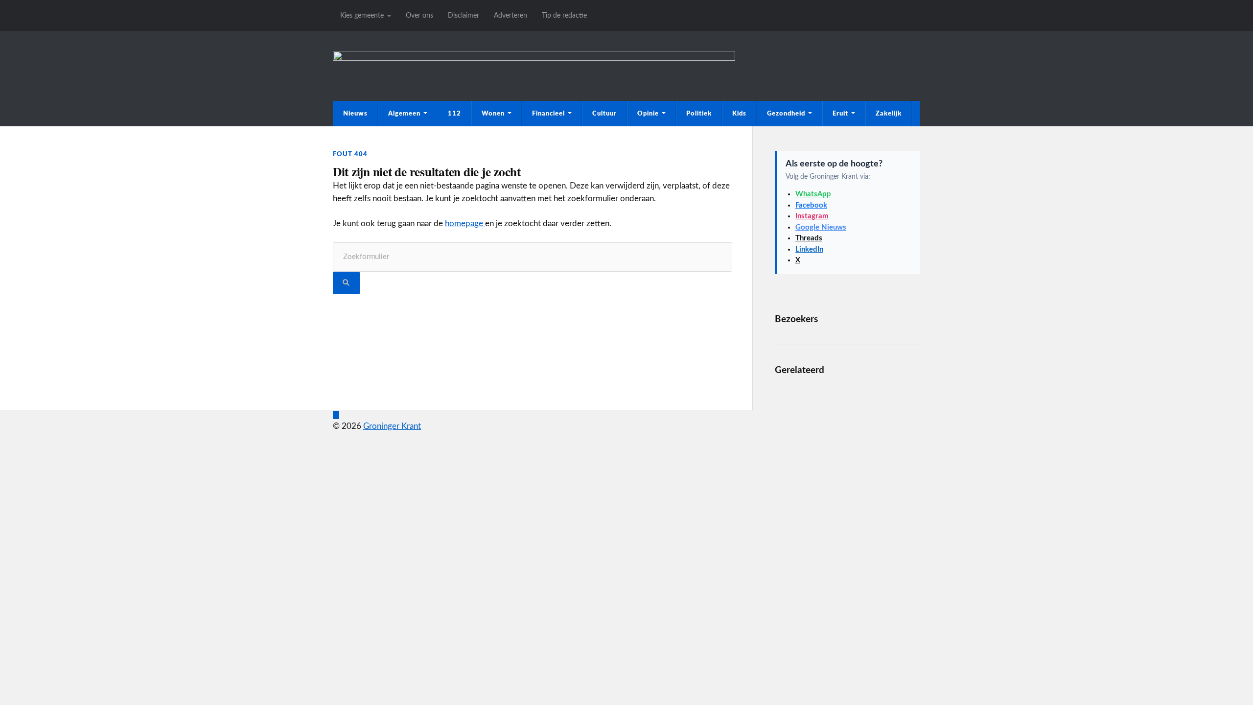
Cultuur (604, 114)
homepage (465, 223)
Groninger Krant (392, 426)
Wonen (493, 114)
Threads (808, 238)
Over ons (419, 15)
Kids (739, 114)
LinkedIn (809, 249)
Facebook (811, 205)
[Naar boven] (336, 415)
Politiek (699, 114)
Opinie (648, 114)
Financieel (548, 114)
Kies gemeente (362, 15)
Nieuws (355, 114)
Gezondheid (786, 114)
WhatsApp (813, 194)
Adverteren (510, 15)
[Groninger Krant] (534, 58)
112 (454, 114)
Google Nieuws (820, 227)
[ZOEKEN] (346, 283)
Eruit (840, 114)
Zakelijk (889, 114)
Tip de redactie (564, 15)
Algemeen (404, 114)
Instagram (812, 216)
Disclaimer (463, 15)
